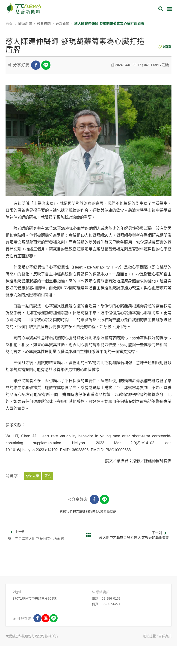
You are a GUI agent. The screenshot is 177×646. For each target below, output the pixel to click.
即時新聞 (25, 23)
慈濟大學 (32, 476)
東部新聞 (62, 23)
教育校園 (44, 23)
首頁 (9, 23)
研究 (47, 476)
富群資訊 (165, 636)
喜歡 (167, 46)
